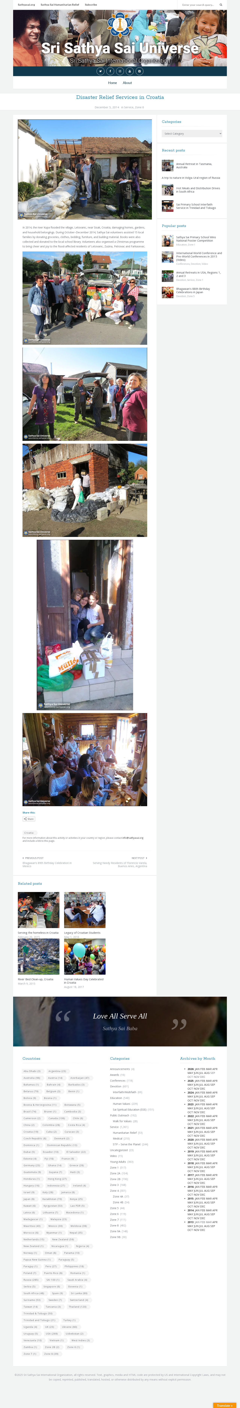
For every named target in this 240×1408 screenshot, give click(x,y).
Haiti (75, 1172)
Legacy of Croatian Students (82, 932)
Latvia (29, 1212)
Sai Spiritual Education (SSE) (129, 1109)
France (68, 1158)
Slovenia (75, 1286)
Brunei (50, 1111)
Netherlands (34, 1239)
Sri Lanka (79, 1293)
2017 (191, 1175)
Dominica (31, 1145)
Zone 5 (191, 296)
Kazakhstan (52, 1199)
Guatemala (32, 1172)
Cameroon (32, 1118)
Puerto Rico (53, 1273)
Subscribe (91, 4)
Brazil (30, 1111)
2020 (191, 1139)
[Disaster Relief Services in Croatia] (85, 169)
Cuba (51, 1131)
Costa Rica (76, 1125)
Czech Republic (35, 1138)
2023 (191, 1104)
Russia (31, 1279)
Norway (30, 1253)
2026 (191, 1069)
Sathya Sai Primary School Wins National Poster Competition (196, 238)
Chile (78, 1118)
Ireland (79, 1185)
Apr (215, 1069)
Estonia (30, 1158)
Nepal (76, 1232)
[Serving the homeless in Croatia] (47, 910)
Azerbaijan (79, 1078)
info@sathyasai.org (132, 837)
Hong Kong (57, 1178)
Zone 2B (52, 1347)
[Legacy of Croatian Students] (93, 910)
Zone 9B (115, 1237)
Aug (207, 1073)
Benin (73, 1091)
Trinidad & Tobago (38, 1313)
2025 (191, 1081)
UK (49, 1327)
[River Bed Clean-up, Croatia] (47, 956)
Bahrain (53, 1084)
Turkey (69, 1320)
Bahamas (31, 1084)
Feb (202, 1069)
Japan (29, 1199)
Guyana (55, 1172)
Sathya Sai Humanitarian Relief (60, 4)
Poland (30, 1273)
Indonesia (56, 1185)
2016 (191, 1187)
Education (181, 244)
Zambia (30, 1347)
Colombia (51, 1125)
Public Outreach (119, 1115)
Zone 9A (115, 1231)
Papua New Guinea (37, 1259)
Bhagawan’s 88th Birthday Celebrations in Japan (193, 290)
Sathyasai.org (26, 4)
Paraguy (31, 1266)
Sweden (55, 1300)
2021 (191, 1128)
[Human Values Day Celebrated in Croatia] (93, 956)
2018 (191, 1163)
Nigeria (82, 1246)
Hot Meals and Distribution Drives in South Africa (198, 189)
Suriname (32, 1300)
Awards (114, 1075)
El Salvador (76, 1152)
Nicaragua (60, 1246)
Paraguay (66, 1259)
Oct (190, 1088)
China (29, 1125)
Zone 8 (51, 1353)
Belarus (31, 1091)
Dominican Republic (62, 1145)
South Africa (34, 1293)
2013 (191, 1222)
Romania (77, 1273)
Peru (51, 1266)
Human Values (121, 1103)
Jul (201, 1073)
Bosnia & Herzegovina (40, 1104)
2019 (191, 1151)
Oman (50, 1253)
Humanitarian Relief (125, 1132)
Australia (32, 1078)
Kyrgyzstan (53, 1205)
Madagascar (33, 1219)
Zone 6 (139, 107)
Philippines (74, 1266)
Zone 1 (191, 244)
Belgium (53, 1091)
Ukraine (69, 1327)
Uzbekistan (74, 1333)
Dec (202, 1088)
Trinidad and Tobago (39, 1320)
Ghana (55, 1165)
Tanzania (53, 1306)
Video (205, 263)
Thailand (77, 1306)
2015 (191, 1198)
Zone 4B (118, 1202)
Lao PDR (77, 1205)
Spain (57, 1293)
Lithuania (50, 1212)
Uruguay (31, 1333)
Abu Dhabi (32, 1071)
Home (112, 83)
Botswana (72, 1104)
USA (52, 1333)
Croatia (29, 832)
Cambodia (72, 1111)
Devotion (196, 263)
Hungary (31, 1185)
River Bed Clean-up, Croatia (35, 979)
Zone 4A (118, 1196)
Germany (32, 1165)
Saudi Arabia (77, 1279)
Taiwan (31, 1306)
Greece (77, 1165)
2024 (191, 1092)
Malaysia (59, 1219)
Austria (55, 1078)
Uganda (30, 1327)
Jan (197, 1069)
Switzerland (79, 1300)
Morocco (31, 1232)
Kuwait (30, 1205)
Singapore (52, 1286)
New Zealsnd (34, 1246)
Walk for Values (122, 1121)
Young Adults (118, 1161)
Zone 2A (115, 1173)
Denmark (61, 1138)
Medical (117, 1138)
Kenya (76, 1199)
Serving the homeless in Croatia (38, 932)
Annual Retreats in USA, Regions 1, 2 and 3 (198, 274)
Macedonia (75, 1212)
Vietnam (57, 1340)
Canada (57, 1118)
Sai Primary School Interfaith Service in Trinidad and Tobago (196, 206)
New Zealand (63, 1239)
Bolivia (30, 1098)
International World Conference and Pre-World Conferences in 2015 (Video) (199, 256)
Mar (209, 1069)
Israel (29, 1192)
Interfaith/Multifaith (124, 1092)
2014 (191, 1210)
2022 (191, 1116)
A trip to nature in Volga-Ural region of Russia (191, 177)
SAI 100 (52, 1279)
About (127, 83)
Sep (212, 1084)
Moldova (79, 1226)
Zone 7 (30, 1353)
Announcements (120, 1069)
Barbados (76, 1084)
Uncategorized (119, 1150)
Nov (196, 1088)
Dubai (29, 1152)
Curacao (72, 1131)
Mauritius (32, 1226)
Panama (72, 1253)
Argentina (57, 1071)
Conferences (183, 263)
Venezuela (33, 1340)
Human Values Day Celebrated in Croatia (84, 980)
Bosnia (50, 1098)
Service (129, 107)
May (190, 1073)
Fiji (49, 1158)
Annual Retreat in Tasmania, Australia (194, 165)
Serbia (29, 1286)
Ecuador (50, 1152)
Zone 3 (114, 1185)
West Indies (81, 1340)
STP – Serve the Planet (127, 1144)
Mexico (56, 1226)
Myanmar (54, 1232)
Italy (48, 1192)
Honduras (32, 1178)
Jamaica (68, 1192)
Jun (196, 1073)
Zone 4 (114, 1190)
